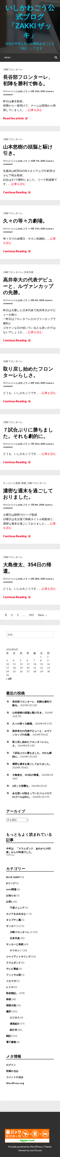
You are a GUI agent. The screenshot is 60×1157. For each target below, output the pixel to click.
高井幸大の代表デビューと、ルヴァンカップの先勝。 (28, 286)
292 (31, 615)
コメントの (14, 1077)
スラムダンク (13, 962)
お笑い (10, 901)
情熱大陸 (11, 1005)
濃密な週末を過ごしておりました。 (32, 763)
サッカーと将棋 (11, 483)
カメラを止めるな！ (17, 913)
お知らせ (11, 895)
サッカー (11, 925)
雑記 (8, 1035)
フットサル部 (13, 974)
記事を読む (35, 110)
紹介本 (13, 1029)
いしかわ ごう (20, 91)
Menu (7, 57)
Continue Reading (17, 192)
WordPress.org (15, 1083)
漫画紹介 (15, 1023)
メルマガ (11, 980)
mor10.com (36, 1150)
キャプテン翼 (13, 919)
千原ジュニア (17, 907)
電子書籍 (11, 1041)
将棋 (23, 483)
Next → (42, 615)
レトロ (10, 986)
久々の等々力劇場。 (25, 221)
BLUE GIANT (13, 877)
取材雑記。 (12, 993)
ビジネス (15, 1017)
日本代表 (29, 272)
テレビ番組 (12, 968)
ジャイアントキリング (18, 956)
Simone (22, 1150)
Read (15, 118)
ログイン (11, 1064)
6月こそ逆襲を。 (21, 785)
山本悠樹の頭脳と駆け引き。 (28, 712)
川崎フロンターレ (13, 69)
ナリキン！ (16, 950)
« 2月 (9, 678)
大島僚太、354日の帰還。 (26, 774)
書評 (8, 1011)
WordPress (36, 1146)
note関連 (11, 889)
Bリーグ (10, 883)
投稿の (12, 1070)
